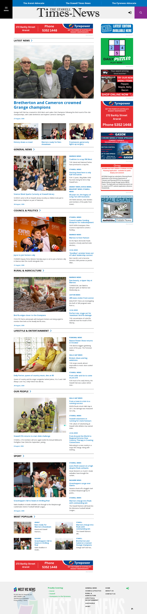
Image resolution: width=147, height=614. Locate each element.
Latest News (22, 40)
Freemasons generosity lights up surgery (79, 143)
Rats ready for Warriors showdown (43, 526)
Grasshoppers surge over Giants (80, 484)
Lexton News (74, 295)
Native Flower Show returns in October (81, 341)
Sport (18, 455)
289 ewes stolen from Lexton (81, 298)
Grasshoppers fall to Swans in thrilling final (32, 501)
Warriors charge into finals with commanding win (80, 502)
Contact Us (110, 594)
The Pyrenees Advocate (124, 3)
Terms (25, 600)
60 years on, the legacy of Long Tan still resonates (80, 195)
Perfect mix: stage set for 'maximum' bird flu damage (80, 314)
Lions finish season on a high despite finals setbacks (81, 467)
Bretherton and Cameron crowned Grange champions (47, 105)
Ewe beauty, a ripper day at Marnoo (80, 281)
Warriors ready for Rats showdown (51, 143)
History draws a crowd (23, 142)
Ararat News (74, 187)
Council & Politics (26, 210)
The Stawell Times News (78, 3)
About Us (109, 591)
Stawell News (75, 169)
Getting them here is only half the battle (80, 173)
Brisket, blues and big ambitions (78, 359)
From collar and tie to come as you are (80, 376)
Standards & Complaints (21, 598)
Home (107, 588)
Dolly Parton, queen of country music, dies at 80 (34, 375)
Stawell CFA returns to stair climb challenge (32, 436)
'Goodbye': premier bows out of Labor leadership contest (81, 254)
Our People (21, 391)
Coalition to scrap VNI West (80, 159)
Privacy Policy (18, 600)
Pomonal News (75, 337)
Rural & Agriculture (27, 270)
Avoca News (86, 187)
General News (23, 149)
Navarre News (75, 480)
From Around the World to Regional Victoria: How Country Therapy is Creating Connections (81, 439)
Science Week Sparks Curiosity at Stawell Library (34, 194)
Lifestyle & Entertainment (31, 330)
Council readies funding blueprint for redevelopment (81, 221)
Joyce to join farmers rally (24, 255)
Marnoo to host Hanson (79, 238)
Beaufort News (75, 189)
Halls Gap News (75, 355)
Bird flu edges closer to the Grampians (30, 315)
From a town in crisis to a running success (79, 402)
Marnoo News (75, 156)
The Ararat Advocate (33, 3)
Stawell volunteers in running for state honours (80, 420)
